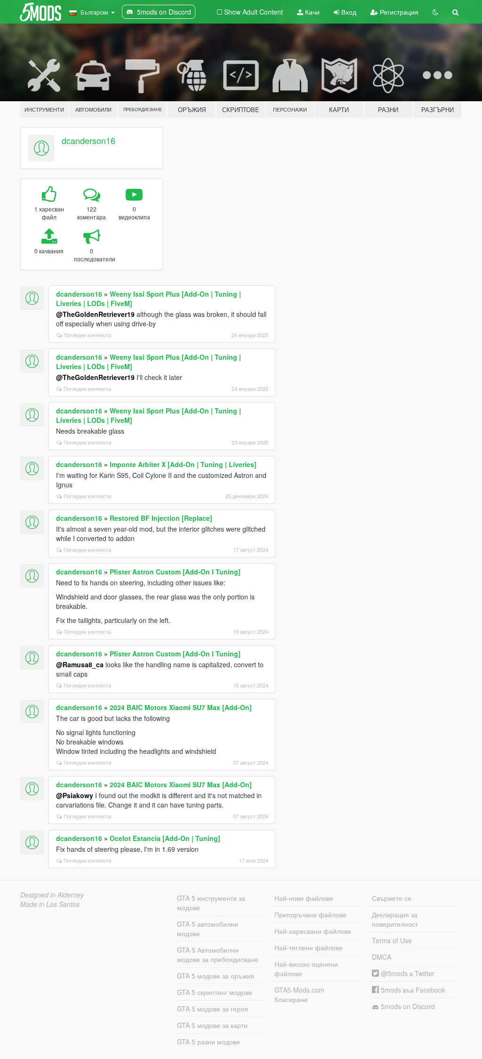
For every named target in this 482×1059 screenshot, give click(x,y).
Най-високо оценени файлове (306, 968)
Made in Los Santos (50, 904)
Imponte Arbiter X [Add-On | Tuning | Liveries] (183, 464)
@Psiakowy (74, 795)
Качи (311, 11)
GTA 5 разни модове (208, 1041)
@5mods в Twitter (406, 973)
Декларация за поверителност (395, 919)
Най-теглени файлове (308, 947)
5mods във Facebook (412, 989)
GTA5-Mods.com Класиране (299, 994)
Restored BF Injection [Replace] (161, 518)
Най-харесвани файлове (312, 931)
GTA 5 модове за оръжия (215, 975)
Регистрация (398, 11)
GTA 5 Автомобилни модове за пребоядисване (217, 954)
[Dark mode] (435, 12)
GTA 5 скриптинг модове (214, 992)
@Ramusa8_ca (80, 664)
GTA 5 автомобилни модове (207, 928)
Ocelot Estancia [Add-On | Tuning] (165, 838)
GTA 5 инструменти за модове (211, 902)
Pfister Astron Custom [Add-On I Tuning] (175, 571)
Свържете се (391, 898)
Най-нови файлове (303, 898)
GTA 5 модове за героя (212, 1008)
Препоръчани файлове (310, 914)
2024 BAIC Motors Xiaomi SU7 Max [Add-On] (181, 707)
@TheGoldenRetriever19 (95, 314)
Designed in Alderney (52, 894)
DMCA (381, 957)
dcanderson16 (88, 140)
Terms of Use (392, 940)
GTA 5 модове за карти (212, 1025)
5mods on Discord (407, 1006)
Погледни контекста (87, 335)
